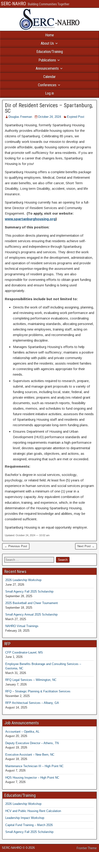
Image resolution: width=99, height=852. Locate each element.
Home (49, 35)
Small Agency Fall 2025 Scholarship (29, 591)
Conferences (47, 85)
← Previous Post (15, 546)
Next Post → (86, 546)
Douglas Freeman (20, 116)
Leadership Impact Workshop (24, 818)
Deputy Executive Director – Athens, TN (32, 743)
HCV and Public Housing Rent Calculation (33, 811)
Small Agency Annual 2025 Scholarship (31, 614)
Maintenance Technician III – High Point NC (34, 766)
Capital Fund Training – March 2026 (29, 825)
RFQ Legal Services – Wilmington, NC (30, 680)
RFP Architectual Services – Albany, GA (32, 703)
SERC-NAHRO (13, 3)
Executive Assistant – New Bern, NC (29, 754)
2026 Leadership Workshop (23, 580)
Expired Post (75, 116)
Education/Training (49, 51)
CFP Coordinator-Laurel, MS (24, 652)
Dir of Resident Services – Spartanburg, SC (49, 108)
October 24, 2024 (49, 116)
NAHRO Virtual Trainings (21, 626)
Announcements (47, 68)
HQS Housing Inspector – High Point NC (32, 777)
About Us (47, 43)
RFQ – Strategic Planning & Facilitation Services (37, 691)
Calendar (49, 77)
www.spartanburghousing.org (30, 219)
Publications (47, 60)
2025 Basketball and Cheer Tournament (31, 603)
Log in (49, 93)
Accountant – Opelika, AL (22, 731)
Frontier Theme (87, 848)
